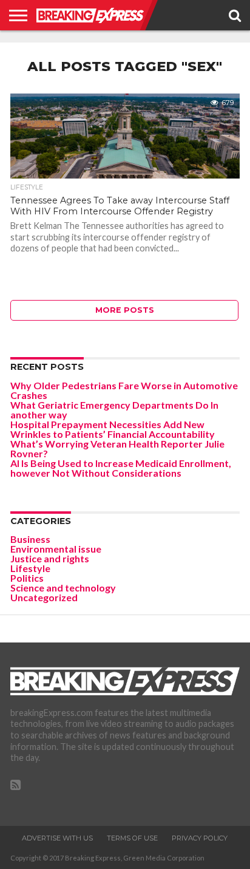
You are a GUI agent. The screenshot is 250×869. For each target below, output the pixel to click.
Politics (27, 578)
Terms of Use (132, 838)
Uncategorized (44, 597)
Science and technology (63, 587)
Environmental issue (55, 548)
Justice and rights (49, 558)
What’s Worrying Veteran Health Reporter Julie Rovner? (117, 448)
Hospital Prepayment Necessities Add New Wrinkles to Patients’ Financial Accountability (112, 429)
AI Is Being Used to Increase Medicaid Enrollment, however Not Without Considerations (120, 468)
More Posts (124, 310)
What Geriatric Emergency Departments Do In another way (114, 409)
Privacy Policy (200, 838)
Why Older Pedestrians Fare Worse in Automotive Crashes (124, 390)
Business (30, 539)
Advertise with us (57, 838)
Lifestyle (30, 568)
